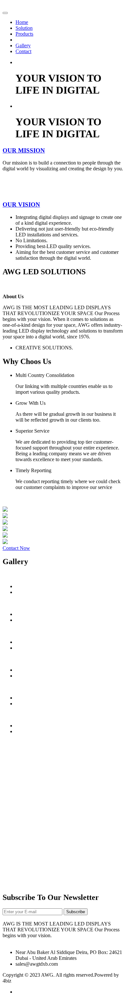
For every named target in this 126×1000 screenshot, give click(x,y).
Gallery (23, 45)
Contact (23, 51)
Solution (24, 28)
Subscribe (75, 911)
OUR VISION (21, 204)
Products (24, 34)
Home (22, 22)
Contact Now (16, 548)
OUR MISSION (24, 150)
